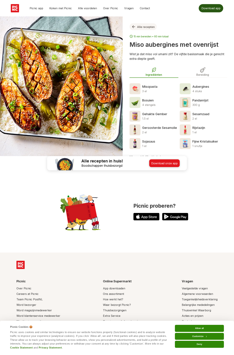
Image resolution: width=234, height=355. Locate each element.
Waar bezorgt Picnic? (117, 305)
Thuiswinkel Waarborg (196, 310)
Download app (210, 8)
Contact (145, 8)
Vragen (129, 8)
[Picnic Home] (20, 265)
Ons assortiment (113, 294)
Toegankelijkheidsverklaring (200, 299)
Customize (198, 336)
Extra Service (111, 315)
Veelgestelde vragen (195, 288)
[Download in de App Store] (146, 216)
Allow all (199, 328)
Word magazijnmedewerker (34, 310)
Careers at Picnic (27, 294)
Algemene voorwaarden (197, 294)
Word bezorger (26, 305)
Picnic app (36, 8)
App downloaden (114, 288)
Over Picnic (110, 8)
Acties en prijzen (192, 315)
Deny (199, 344)
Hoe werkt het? (113, 299)
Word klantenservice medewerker (38, 315)
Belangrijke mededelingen (198, 305)
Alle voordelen (87, 8)
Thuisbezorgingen (114, 310)
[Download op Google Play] (175, 216)
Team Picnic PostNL (29, 299)
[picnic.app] (15, 8)
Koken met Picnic (60, 8)
